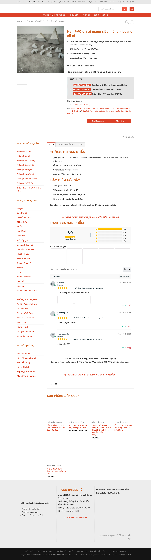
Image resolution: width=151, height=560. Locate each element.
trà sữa (117, 111)
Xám (122, 111)
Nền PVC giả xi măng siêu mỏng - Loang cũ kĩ (88, 288)
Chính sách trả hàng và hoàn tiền (90, 551)
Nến (19, 272)
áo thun (73, 108)
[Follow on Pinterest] (130, 2)
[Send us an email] (125, 2)
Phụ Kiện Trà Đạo (25, 313)
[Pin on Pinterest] (132, 137)
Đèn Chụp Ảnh (23, 353)
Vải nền (20, 285)
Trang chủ (21, 21)
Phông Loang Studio (26, 174)
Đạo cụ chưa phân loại (27, 290)
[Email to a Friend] (129, 137)
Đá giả (20, 208)
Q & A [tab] (81, 145)
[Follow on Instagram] (120, 2)
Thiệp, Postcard (24, 276)
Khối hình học (23, 253)
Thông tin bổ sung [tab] (66, 145)
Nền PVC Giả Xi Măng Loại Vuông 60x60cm (78, 426)
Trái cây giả (22, 240)
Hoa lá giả (21, 231)
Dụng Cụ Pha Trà (24, 336)
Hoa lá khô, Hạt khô (25, 249)
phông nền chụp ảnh (112, 108)
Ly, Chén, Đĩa (22, 308)
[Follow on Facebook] (118, 2)
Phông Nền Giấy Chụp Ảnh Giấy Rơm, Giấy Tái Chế (56, 471)
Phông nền (61, 15)
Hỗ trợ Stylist (23, 367)
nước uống (100, 108)
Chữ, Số (20, 281)
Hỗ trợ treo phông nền (27, 357)
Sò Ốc (19, 226)
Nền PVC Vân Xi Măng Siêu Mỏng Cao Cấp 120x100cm (123, 427)
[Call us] (128, 2)
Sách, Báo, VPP (23, 258)
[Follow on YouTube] (133, 2)
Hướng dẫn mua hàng (116, 551)
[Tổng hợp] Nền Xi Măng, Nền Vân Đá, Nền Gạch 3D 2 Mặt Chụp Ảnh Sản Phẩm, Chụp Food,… (101, 430)
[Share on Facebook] (123, 137)
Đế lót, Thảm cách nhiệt (27, 304)
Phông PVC (85, 111)
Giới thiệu (29, 551)
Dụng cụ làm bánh (25, 331)
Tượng (20, 267)
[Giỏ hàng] (132, 9)
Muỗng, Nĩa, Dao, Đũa (27, 299)
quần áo (102, 111)
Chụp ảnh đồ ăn (89, 108)
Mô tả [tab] (51, 145)
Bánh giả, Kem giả (25, 244)
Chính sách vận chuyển (64, 551)
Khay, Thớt (22, 322)
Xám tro (70, 113)
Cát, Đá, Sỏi (22, 212)
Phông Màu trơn (24, 151)
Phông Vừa (94, 111)
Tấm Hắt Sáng (23, 362)
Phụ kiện (74, 15)
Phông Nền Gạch (24, 169)
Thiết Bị (86, 15)
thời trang (110, 111)
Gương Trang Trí (24, 263)
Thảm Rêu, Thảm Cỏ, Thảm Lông (29, 189)
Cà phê (79, 108)
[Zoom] (20, 70)
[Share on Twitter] (126, 137)
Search (127, 269)
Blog (96, 15)
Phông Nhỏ (76, 111)
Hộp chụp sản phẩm (26, 371)
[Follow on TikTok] (123, 2)
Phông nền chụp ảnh (37, 21)
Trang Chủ (48, 15)
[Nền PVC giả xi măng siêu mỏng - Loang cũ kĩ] (71, 288)
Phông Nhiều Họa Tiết (27, 178)
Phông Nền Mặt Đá (25, 165)
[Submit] (124, 9)
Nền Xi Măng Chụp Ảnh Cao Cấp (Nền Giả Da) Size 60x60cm (56, 427)
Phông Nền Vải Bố (25, 183)
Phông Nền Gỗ (23, 155)
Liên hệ (104, 15)
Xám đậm (128, 111)
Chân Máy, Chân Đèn (26, 376)
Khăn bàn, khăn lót (25, 317)
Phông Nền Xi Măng (57, 21)
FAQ (50, 551)
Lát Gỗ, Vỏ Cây (24, 217)
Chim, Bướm (22, 222)
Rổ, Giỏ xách (22, 326)
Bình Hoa (21, 235)
